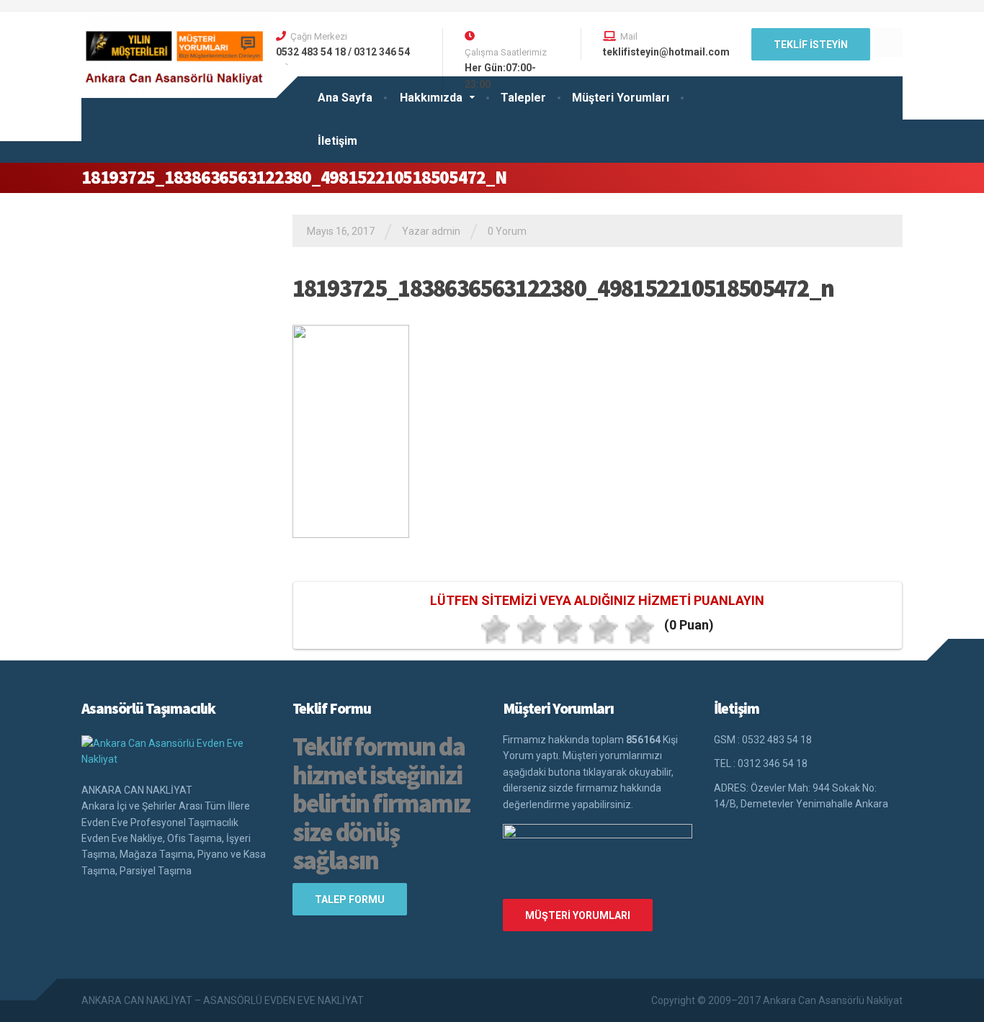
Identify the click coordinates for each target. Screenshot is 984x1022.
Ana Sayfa (345, 97)
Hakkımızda (431, 97)
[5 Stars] (639, 629)
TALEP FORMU (350, 899)
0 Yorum (507, 231)
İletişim (337, 141)
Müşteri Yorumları (620, 97)
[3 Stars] (567, 629)
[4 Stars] (603, 629)
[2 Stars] (531, 629)
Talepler (523, 97)
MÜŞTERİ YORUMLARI (577, 915)
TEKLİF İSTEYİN (811, 44)
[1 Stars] (495, 629)
